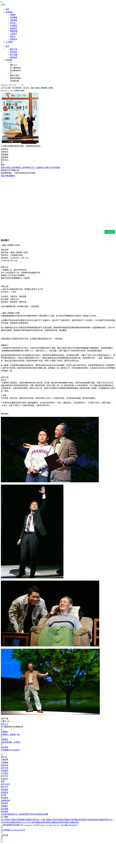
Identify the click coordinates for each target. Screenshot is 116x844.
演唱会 (12, 15)
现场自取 (4, 790)
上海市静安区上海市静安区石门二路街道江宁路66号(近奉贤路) (35, 168)
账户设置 (13, 55)
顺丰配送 (4, 792)
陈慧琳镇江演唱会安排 (70, 822)
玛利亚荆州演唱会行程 (64, 820)
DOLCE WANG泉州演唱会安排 (31, 822)
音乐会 (12, 23)
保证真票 (4, 809)
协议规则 (37, 814)
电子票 (3, 795)
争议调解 (44, 814)
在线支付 (4, 779)
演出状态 (4, 765)
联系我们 (11, 814)
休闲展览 (13, 26)
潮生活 (12, 36)
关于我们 (4, 814)
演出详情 (4, 176)
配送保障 (4, 811)
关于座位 (4, 773)
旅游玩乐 (13, 39)
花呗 (3, 781)
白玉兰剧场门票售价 (9, 820)
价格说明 (4, 771)
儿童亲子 (13, 34)
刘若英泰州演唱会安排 (99, 820)
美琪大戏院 (5, 168)
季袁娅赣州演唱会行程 (26, 820)
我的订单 (13, 49)
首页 (7, 9)
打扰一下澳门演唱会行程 (45, 820)
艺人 (17, 814)
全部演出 (9, 12)
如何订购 (4, 768)
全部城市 (22, 814)
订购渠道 (4, 762)
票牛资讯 (30, 814)
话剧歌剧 (13, 20)
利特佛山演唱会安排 (52, 822)
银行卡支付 (5, 784)
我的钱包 (13, 52)
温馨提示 (11, 176)
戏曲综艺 (13, 28)
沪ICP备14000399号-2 (69, 825)
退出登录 (13, 57)
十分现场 (9, 42)
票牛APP (4, 724)
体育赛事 (13, 17)
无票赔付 (4, 806)
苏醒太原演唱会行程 (81, 820)
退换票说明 (5, 801)
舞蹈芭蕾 (13, 31)
